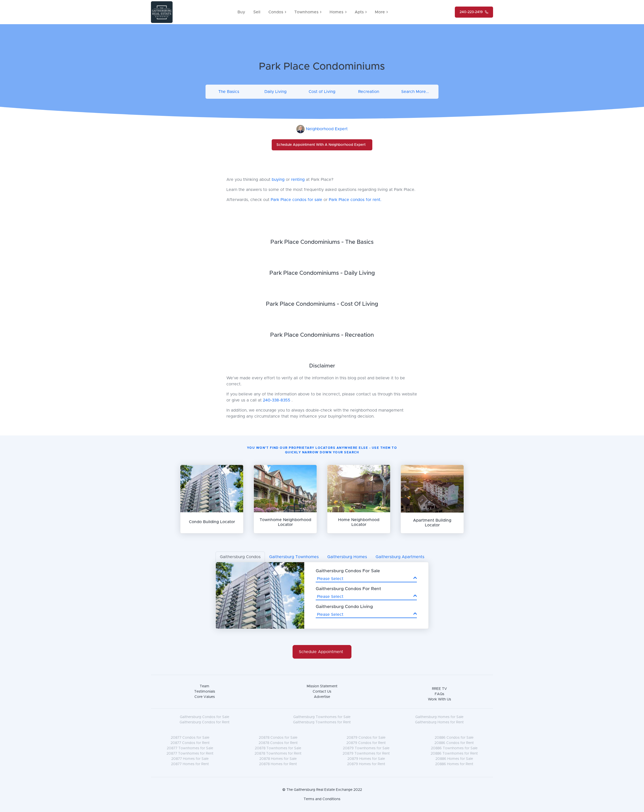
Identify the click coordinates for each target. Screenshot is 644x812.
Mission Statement (322, 686)
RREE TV (439, 689)
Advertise (322, 697)
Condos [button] (275, 12)
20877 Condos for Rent (190, 743)
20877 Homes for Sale (190, 759)
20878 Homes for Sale (278, 759)
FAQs (439, 694)
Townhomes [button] (306, 12)
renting (298, 180)
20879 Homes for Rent (366, 764)
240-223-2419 (471, 12)
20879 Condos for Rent (366, 743)
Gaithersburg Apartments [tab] (400, 557)
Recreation (368, 92)
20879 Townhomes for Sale (366, 748)
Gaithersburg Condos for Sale (204, 717)
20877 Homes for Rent (190, 764)
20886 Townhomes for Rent (454, 753)
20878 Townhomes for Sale (278, 748)
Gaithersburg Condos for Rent (204, 722)
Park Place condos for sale (296, 200)
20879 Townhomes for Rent (366, 753)
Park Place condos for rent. (355, 200)
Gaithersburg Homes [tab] (347, 557)
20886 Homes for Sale (454, 759)
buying (279, 180)
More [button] (380, 12)
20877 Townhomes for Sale (190, 748)
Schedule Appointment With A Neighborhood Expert (321, 145)
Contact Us (322, 691)
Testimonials (204, 691)
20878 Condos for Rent (278, 743)
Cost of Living (322, 92)
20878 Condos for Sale (278, 737)
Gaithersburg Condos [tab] (240, 557)
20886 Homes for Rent (454, 764)
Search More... (415, 92)
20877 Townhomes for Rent (190, 753)
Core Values (204, 697)
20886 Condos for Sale (454, 737)
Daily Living (275, 92)
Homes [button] (336, 12)
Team (204, 686)
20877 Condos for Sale (190, 737)
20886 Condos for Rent (454, 743)
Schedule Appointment (321, 652)
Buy (241, 12)
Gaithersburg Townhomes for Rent (322, 722)
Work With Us (439, 699)
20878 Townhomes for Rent (278, 753)
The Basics (228, 92)
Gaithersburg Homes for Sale (439, 717)
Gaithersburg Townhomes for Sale (321, 717)
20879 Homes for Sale (366, 759)
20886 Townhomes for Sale (454, 748)
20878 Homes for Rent (278, 764)
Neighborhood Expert (327, 129)
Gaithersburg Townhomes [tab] (294, 557)
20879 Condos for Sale (366, 737)
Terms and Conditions (322, 799)
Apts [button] (359, 12)
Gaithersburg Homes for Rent (439, 722)
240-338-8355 (276, 400)
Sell (256, 12)
